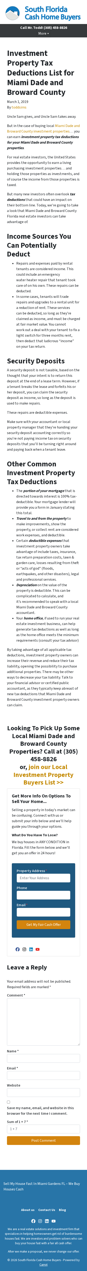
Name (13, 1051)
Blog (62, 1210)
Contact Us (46, 1210)
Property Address (32, 870)
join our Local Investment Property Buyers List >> (43, 774)
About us (28, 1210)
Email (22, 905)
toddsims (19, 107)
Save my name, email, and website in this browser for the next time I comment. (40, 1110)
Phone (22, 888)
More (42, 33)
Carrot (43, 1264)
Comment (16, 995)
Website (13, 1085)
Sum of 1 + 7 (17, 1121)
